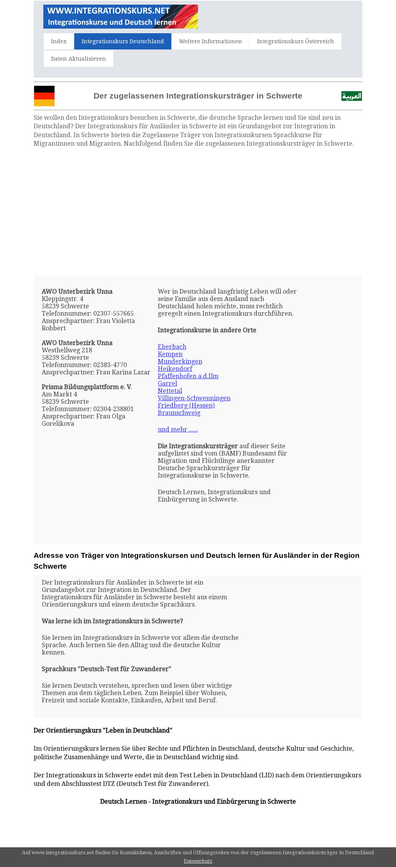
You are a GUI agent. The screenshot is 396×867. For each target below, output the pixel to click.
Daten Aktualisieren (78, 59)
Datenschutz (198, 861)
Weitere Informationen (210, 41)
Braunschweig (179, 412)
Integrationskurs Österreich (295, 41)
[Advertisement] (198, 212)
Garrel (167, 383)
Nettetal (170, 390)
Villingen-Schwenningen (194, 398)
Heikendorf (175, 368)
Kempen (170, 354)
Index (59, 41)
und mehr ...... (178, 429)
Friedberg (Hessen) (186, 405)
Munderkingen (180, 361)
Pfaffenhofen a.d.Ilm (188, 376)
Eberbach (172, 346)
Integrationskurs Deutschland (123, 41)
